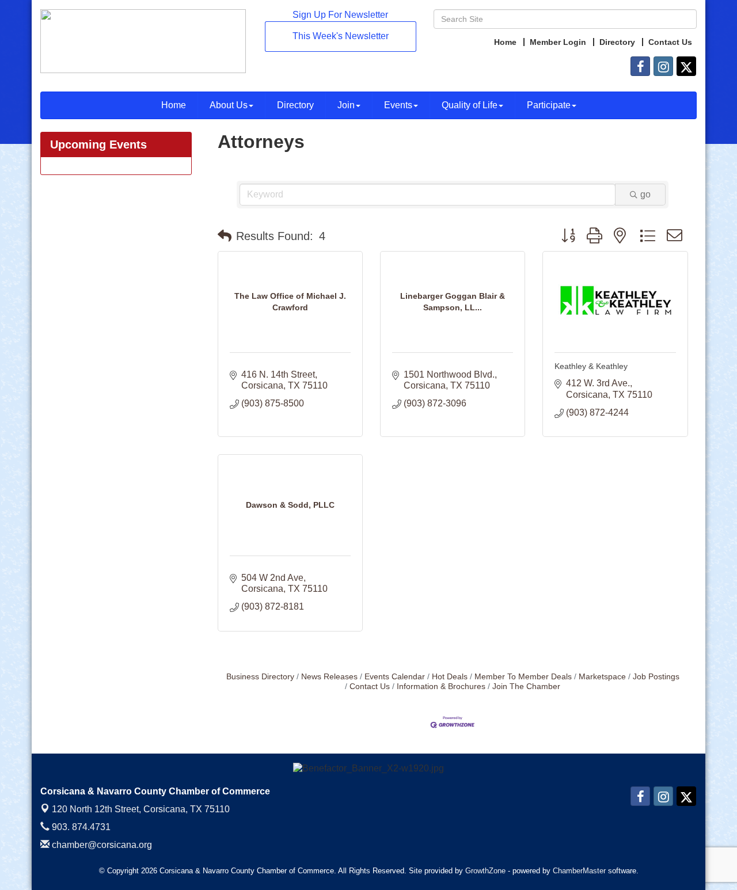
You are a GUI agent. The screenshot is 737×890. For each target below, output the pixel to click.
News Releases (329, 676)
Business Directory (260, 676)
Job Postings (656, 676)
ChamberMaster (579, 870)
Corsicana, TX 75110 (141, 809)
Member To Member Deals (523, 676)
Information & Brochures (441, 686)
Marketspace (602, 676)
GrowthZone (485, 870)
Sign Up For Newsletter (340, 15)
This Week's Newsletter (340, 36)
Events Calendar (394, 676)
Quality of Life (469, 105)
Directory (295, 105)
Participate (549, 105)
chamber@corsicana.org (101, 845)
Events (398, 105)
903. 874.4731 (80, 827)
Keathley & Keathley (591, 366)
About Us (229, 105)
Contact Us (369, 686)
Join (346, 105)
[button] (224, 236)
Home (173, 105)
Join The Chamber (526, 686)
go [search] (645, 194)
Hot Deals (450, 676)
